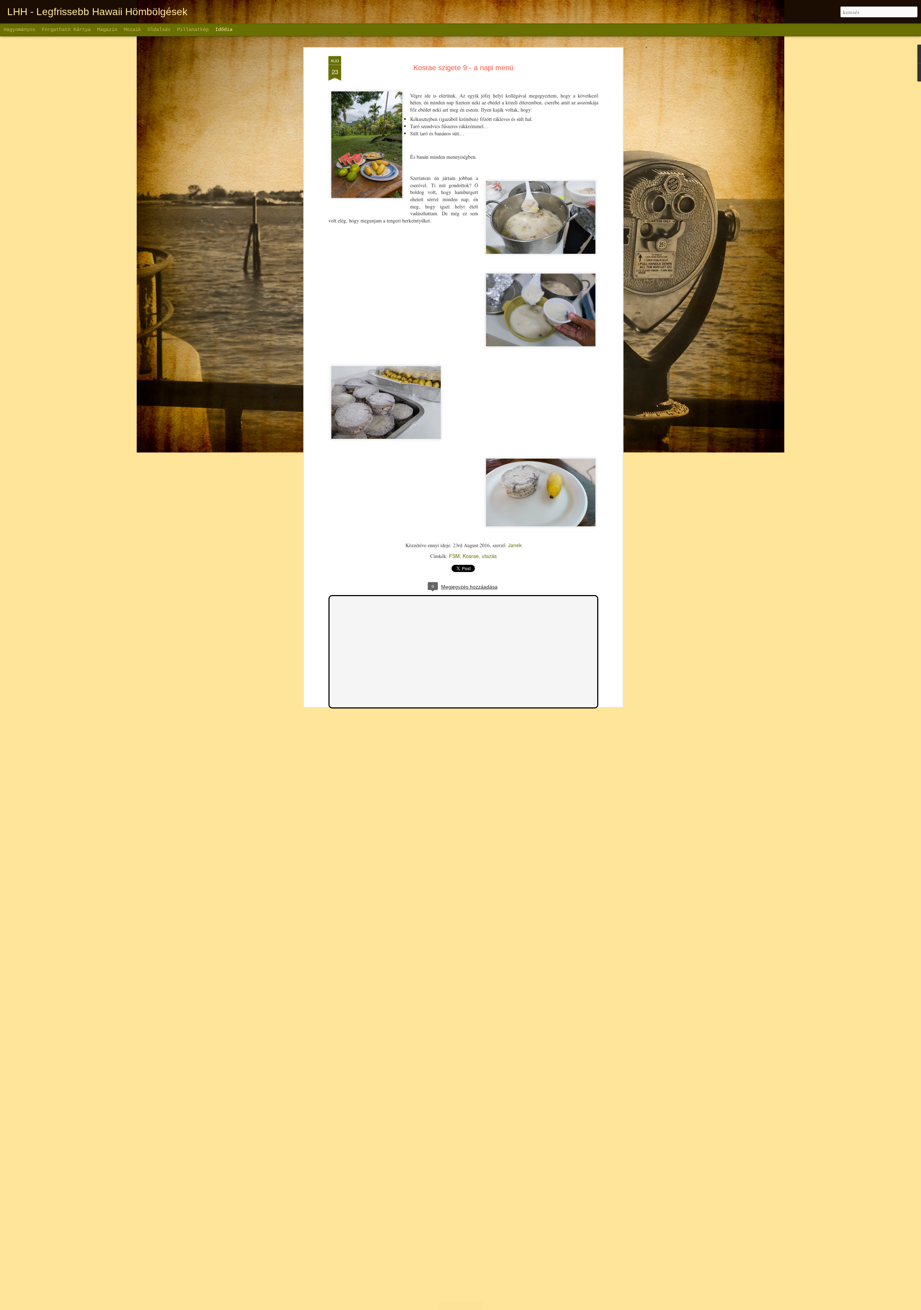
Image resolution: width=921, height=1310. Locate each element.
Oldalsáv (159, 29)
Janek (515, 545)
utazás (489, 555)
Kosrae (471, 555)
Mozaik (132, 29)
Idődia (223, 29)
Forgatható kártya (66, 29)
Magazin (107, 29)
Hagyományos (19, 29)
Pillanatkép (193, 29)
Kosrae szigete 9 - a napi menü (463, 68)
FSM (454, 555)
